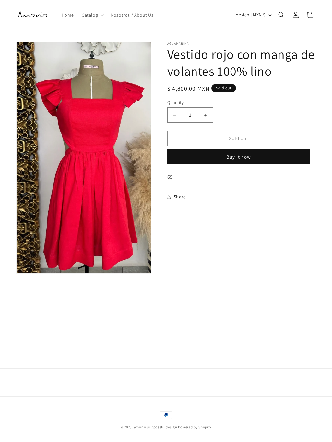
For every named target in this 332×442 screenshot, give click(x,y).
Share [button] (180, 197)
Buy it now (238, 157)
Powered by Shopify (194, 427)
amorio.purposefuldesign (155, 427)
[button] (92, 15)
